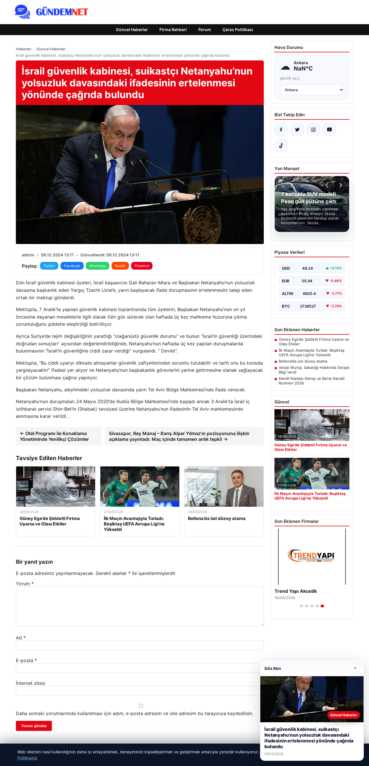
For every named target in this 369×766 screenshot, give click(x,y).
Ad (21, 638)
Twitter (49, 266)
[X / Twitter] (297, 129)
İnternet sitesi (30, 683)
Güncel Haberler (132, 29)
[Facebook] (281, 129)
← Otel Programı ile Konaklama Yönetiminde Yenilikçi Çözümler (54, 436)
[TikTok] (281, 146)
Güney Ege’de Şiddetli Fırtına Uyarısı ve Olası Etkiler (314, 341)
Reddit (120, 266)
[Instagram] (313, 129)
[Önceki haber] (328, 185)
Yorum (25, 583)
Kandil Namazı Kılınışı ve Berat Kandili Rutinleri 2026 (311, 380)
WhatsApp (97, 266)
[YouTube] (329, 129)
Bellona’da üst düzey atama (303, 361)
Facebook (72, 266)
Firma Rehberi (173, 29)
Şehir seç (290, 78)
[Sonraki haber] (340, 185)
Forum (204, 29)
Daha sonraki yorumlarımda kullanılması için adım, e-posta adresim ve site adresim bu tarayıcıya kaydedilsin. (134, 713)
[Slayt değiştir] (301, 606)
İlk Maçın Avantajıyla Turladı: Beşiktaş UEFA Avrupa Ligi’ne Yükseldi (311, 352)
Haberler (23, 49)
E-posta (26, 660)
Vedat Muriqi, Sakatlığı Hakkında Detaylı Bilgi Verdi (314, 369)
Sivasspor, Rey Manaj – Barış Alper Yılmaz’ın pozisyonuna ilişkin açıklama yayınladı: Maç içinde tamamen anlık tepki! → (179, 436)
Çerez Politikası (238, 29)
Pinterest (142, 266)
